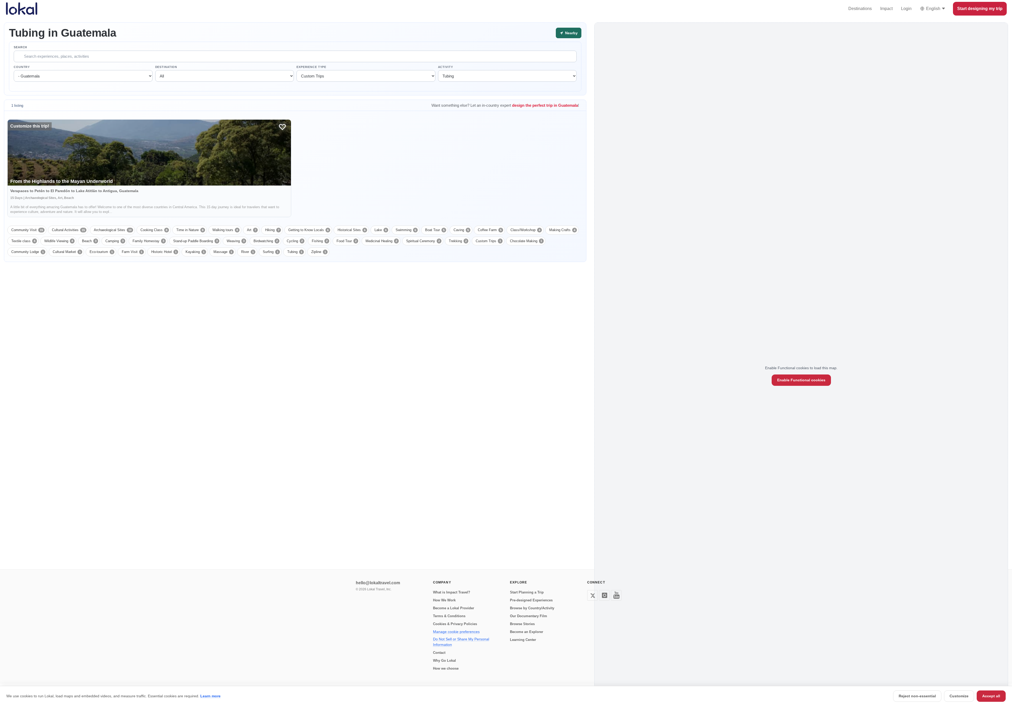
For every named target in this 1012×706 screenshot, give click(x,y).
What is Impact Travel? (451, 592)
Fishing (320, 241)
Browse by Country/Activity (532, 608)
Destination (166, 67)
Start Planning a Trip (527, 592)
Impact (886, 8)
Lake (380, 230)
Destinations (860, 8)
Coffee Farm (490, 230)
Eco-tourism (101, 252)
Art (251, 230)
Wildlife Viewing (58, 241)
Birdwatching (266, 241)
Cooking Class (153, 230)
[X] (592, 595)
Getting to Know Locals (308, 230)
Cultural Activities (68, 230)
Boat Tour (435, 230)
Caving (461, 230)
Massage (222, 252)
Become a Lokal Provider (453, 608)
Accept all (991, 696)
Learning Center (523, 640)
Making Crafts (562, 230)
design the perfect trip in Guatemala (545, 105)
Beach (89, 241)
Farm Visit (132, 252)
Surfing (270, 252)
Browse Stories (522, 624)
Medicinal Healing (381, 241)
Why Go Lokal (444, 661)
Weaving (236, 241)
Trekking (458, 241)
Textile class (23, 241)
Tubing (294, 252)
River (247, 252)
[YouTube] (616, 595)
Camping (114, 241)
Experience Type (311, 67)
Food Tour (347, 241)
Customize (959, 696)
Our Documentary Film (528, 616)
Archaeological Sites (113, 230)
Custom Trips (488, 241)
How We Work (444, 600)
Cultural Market (67, 252)
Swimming (406, 230)
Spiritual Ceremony (423, 241)
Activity (445, 67)
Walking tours (225, 230)
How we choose (446, 668)
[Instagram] (604, 595)
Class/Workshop (525, 230)
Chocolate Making (526, 241)
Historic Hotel (164, 252)
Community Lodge (27, 252)
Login (906, 8)
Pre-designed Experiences (531, 600)
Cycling (295, 241)
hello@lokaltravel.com (378, 583)
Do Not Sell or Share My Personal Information (461, 642)
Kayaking (195, 252)
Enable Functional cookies (801, 380)
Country (22, 67)
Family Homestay (148, 241)
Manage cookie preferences (456, 632)
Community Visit (27, 230)
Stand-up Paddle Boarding (195, 241)
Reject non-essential (917, 696)
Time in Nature (189, 230)
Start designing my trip (980, 8)
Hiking (272, 230)
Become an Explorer (526, 632)
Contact (439, 653)
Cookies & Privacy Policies (455, 624)
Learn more (210, 696)
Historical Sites (352, 230)
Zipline (318, 252)
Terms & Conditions (449, 616)
